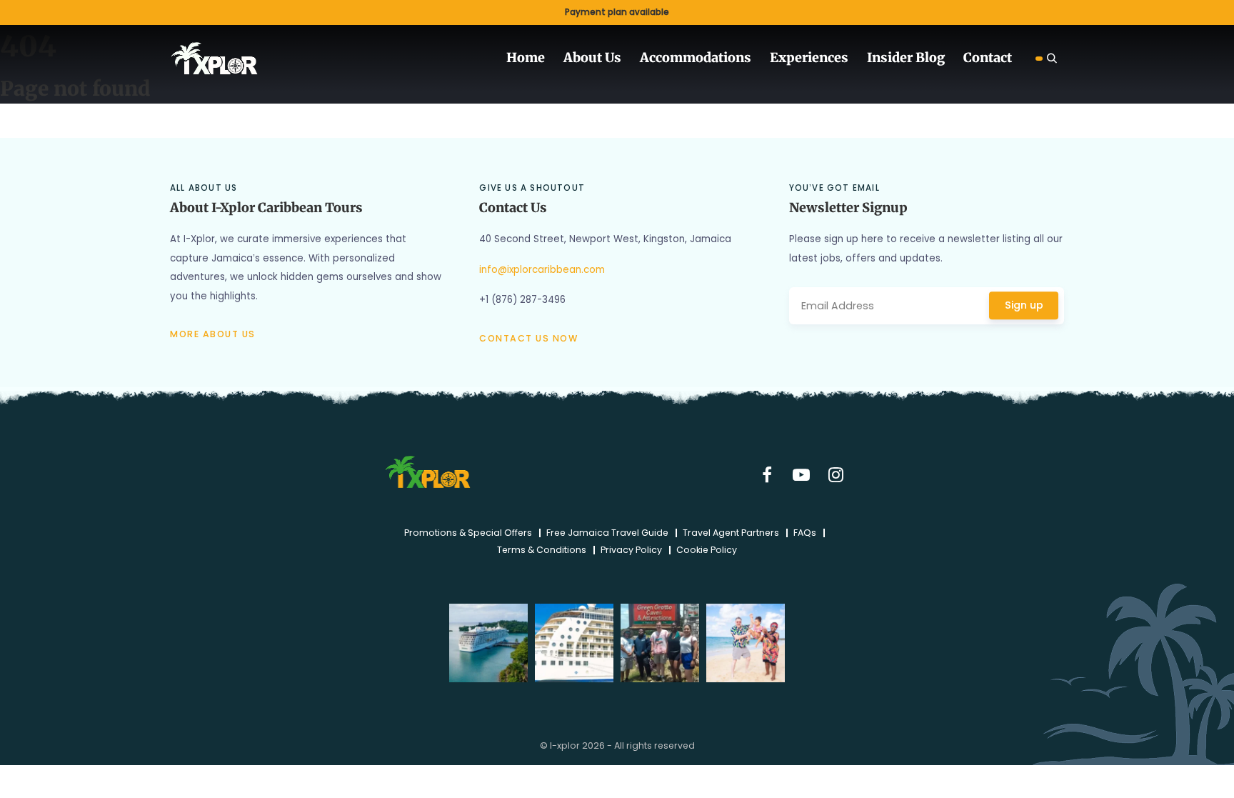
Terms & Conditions (541, 550)
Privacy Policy (631, 550)
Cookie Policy (706, 550)
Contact (987, 58)
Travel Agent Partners (731, 533)
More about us (213, 334)
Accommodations (695, 58)
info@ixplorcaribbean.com (542, 269)
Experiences (809, 58)
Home (525, 58)
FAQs (804, 533)
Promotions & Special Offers (468, 533)
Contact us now (528, 338)
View (617, 12)
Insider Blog (906, 58)
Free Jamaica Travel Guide (607, 533)
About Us (592, 58)
